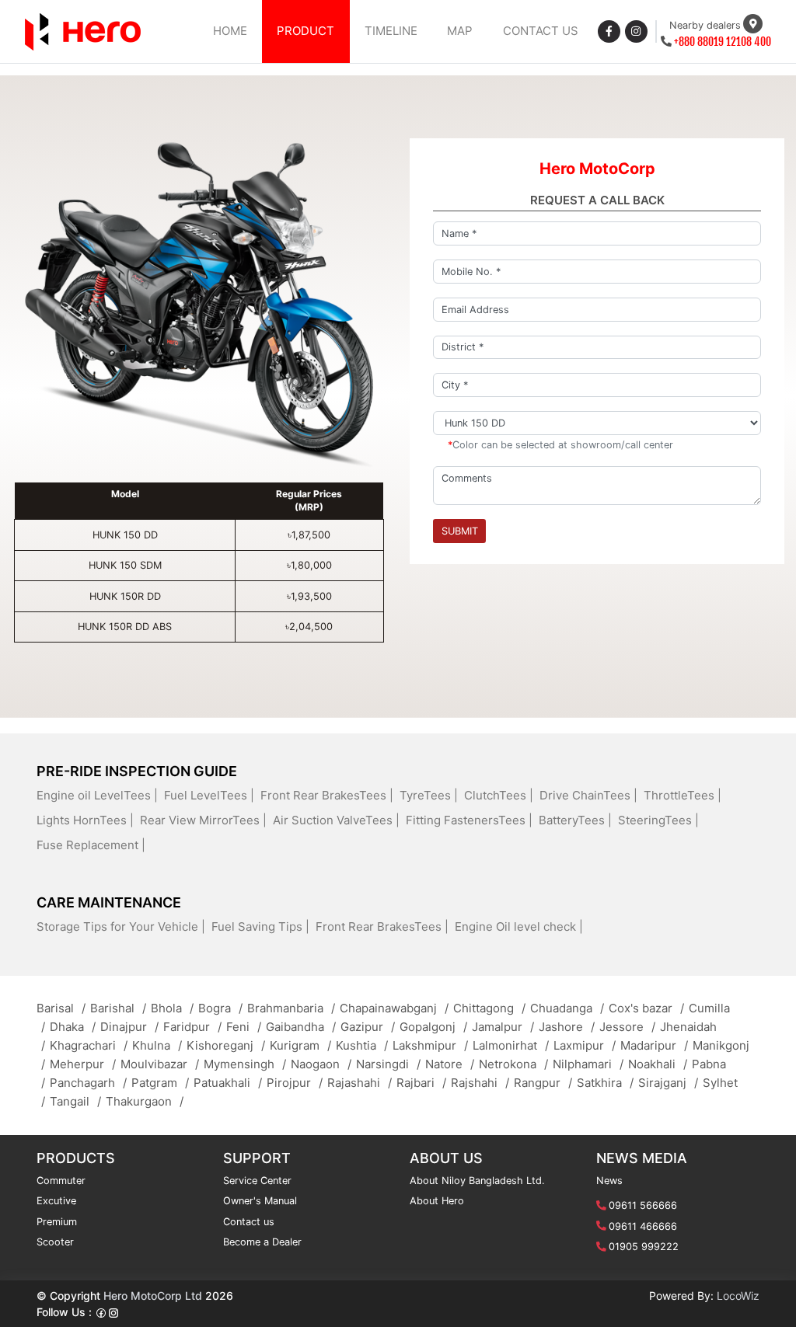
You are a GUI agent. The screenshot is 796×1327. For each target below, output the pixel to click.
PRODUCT (305, 30)
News (609, 1180)
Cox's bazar (646, 1008)
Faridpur (192, 1026)
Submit (460, 531)
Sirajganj (668, 1082)
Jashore (567, 1026)
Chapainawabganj (394, 1008)
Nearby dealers (705, 25)
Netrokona (513, 1064)
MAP (460, 30)
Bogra (220, 1008)
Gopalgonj (433, 1026)
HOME (230, 30)
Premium (57, 1222)
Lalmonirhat (511, 1045)
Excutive (56, 1201)
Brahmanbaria (291, 1008)
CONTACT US (540, 30)
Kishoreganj (226, 1045)
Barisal (61, 1008)
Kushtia (362, 1045)
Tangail (75, 1101)
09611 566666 (643, 1205)
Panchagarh (88, 1082)
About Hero (437, 1201)
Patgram (160, 1082)
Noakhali (657, 1064)
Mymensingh (245, 1064)
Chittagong (489, 1008)
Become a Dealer (262, 1242)
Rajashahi (359, 1082)
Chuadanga (567, 1008)
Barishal (118, 1008)
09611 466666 (643, 1226)
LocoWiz (738, 1295)
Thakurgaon (144, 1101)
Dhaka (73, 1026)
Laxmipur (584, 1045)
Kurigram (300, 1045)
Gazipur (367, 1026)
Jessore (627, 1026)
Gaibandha (301, 1026)
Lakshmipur (430, 1045)
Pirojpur (295, 1082)
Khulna (157, 1045)
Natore (449, 1064)
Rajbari (421, 1082)
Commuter (61, 1180)
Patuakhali (228, 1082)
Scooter (55, 1242)
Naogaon (321, 1064)
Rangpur (543, 1082)
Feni (243, 1026)
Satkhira (605, 1082)
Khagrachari (88, 1045)
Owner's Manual (260, 1201)
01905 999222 (644, 1246)
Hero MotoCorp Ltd (152, 1295)
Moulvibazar (159, 1064)
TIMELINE (391, 30)
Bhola (172, 1008)
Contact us (248, 1222)
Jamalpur (503, 1026)
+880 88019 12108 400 (722, 41)
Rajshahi (480, 1082)
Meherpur (83, 1064)
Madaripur (654, 1045)
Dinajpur (129, 1026)
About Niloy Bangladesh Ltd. (477, 1180)
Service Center (257, 1180)
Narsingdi (388, 1064)
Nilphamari (588, 1064)
